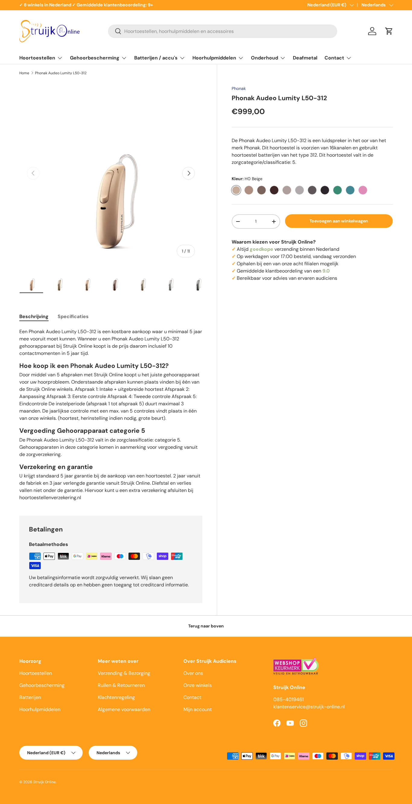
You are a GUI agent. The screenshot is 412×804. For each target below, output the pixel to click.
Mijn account (197, 709)
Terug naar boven (206, 626)
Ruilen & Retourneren (121, 685)
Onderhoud (264, 58)
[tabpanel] (110, 414)
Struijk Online (44, 782)
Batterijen (30, 697)
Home (24, 73)
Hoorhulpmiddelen (214, 58)
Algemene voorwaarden (124, 709)
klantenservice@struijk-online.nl (309, 707)
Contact (334, 58)
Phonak (239, 88)
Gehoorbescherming (94, 58)
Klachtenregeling (116, 697)
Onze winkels (197, 685)
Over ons (193, 673)
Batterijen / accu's (156, 58)
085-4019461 (288, 699)
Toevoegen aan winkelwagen (338, 221)
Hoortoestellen (37, 58)
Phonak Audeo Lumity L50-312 (61, 73)
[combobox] (222, 31)
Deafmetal (305, 58)
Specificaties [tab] (73, 316)
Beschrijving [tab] (34, 316)
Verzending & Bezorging (124, 673)
